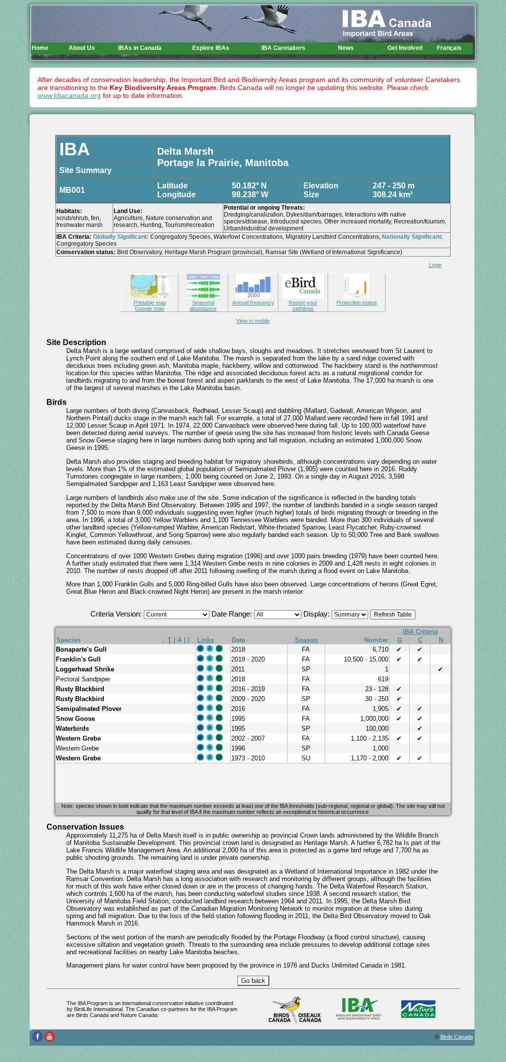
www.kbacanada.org (69, 95)
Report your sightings (303, 305)
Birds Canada (456, 1037)
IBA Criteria (420, 631)
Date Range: (232, 614)
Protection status (357, 303)
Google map (149, 308)
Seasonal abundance (203, 305)
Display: (317, 614)
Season (306, 640)
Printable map (149, 303)
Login (435, 265)
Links (205, 640)
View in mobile (253, 321)
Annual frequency (253, 303)
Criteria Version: (117, 614)
